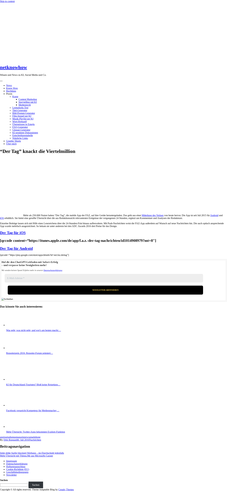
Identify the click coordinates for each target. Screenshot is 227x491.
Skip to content (7, 1)
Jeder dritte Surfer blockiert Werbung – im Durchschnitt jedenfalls (32, 453)
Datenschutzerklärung (53, 270)
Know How (12, 88)
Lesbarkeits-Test (20, 107)
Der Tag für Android (16, 248)
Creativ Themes (66, 489)
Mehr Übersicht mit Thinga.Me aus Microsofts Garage (26, 455)
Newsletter (11, 475)
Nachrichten (35, 440)
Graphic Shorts (13, 141)
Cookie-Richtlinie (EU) (17, 469)
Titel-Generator (19, 110)
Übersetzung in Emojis (23, 124)
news (26, 437)
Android (214, 215)
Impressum (11, 461)
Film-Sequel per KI (21, 116)
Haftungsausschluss (15, 466)
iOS (2, 218)
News (9, 85)
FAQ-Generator (20, 127)
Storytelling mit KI (28, 102)
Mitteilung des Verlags (153, 215)
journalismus (10, 437)
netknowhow (13, 67)
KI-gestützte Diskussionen (25, 132)
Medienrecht (25, 105)
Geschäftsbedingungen (17, 472)
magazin (20, 437)
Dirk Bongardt (11, 440)
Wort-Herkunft (19, 121)
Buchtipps (11, 91)
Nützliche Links (20, 138)
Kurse (15, 96)
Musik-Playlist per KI (22, 118)
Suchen (4, 480)
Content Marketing (28, 99)
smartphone (34, 437)
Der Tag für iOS (13, 233)
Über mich (11, 143)
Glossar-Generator (21, 130)
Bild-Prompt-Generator (23, 113)
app (2, 437)
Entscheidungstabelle (22, 135)
